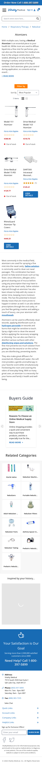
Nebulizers (11, 495)
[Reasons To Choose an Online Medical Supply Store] (21, 408)
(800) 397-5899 (17, 688)
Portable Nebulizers (30, 495)
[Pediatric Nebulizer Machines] (30, 540)
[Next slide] (40, 426)
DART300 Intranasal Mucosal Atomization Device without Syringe (30, 172)
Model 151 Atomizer (9, 123)
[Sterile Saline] (11, 468)
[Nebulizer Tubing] (11, 540)
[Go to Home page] (16, 10)
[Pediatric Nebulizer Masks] (11, 557)
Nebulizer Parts (11, 532)
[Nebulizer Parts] (11, 523)
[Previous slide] (2, 426)
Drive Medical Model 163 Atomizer (29, 124)
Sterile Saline (11, 477)
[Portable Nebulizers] (30, 486)
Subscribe (34, 732)
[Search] (37, 18)
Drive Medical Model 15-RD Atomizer (10, 172)
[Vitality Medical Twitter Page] (11, 739)
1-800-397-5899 (30, 2)
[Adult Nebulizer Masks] (11, 504)
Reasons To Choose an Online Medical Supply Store (20, 419)
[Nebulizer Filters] (30, 504)
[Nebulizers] (11, 486)
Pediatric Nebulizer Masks (11, 566)
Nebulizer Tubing (11, 548)
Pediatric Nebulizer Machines (30, 548)
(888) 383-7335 (15, 698)
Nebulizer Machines (30, 477)
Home (4, 27)
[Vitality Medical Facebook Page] (4, 739)
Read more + (16, 442)
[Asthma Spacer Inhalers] (30, 523)
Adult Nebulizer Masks (11, 513)
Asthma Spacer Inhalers (30, 532)
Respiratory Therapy (20, 27)
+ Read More (8, 76)
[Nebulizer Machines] (30, 468)
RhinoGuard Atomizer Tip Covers (10, 224)
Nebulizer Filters (30, 513)
